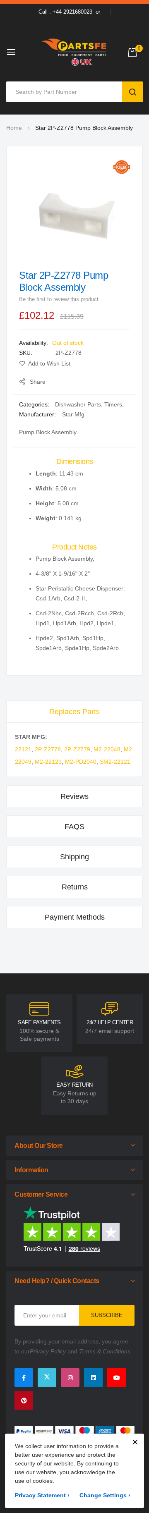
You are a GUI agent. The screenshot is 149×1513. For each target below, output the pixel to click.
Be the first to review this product (59, 299)
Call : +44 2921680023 (65, 11)
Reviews (74, 796)
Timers (113, 404)
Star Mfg (73, 414)
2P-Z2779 (77, 749)
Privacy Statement (42, 1495)
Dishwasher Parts (78, 404)
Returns (75, 887)
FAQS (74, 826)
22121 (23, 749)
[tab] (74, 711)
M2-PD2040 (80, 761)
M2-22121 (48, 761)
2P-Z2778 (48, 749)
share (38, 381)
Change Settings (104, 1495)
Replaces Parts (74, 712)
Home (14, 127)
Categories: (35, 404)
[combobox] (66, 91)
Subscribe (107, 1315)
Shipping (74, 857)
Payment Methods (75, 917)
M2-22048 (107, 749)
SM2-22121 (115, 761)
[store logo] (74, 52)
